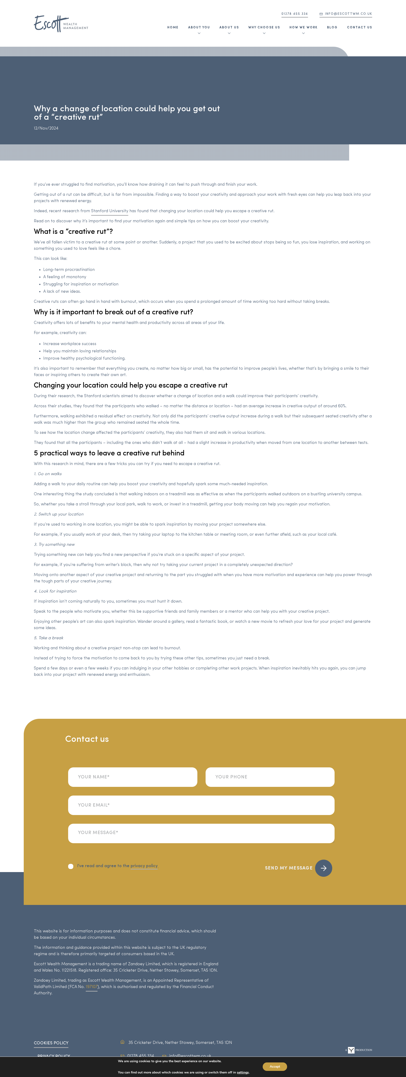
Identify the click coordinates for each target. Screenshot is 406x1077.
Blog (332, 27)
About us (229, 27)
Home (173, 27)
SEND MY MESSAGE (289, 868)
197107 (92, 987)
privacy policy (144, 866)
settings (243, 1072)
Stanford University (109, 211)
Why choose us (264, 27)
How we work (303, 27)
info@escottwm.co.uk (348, 13)
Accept (275, 1066)
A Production (358, 1050)
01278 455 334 (294, 13)
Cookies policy (51, 1043)
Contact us (359, 27)
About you (199, 27)
